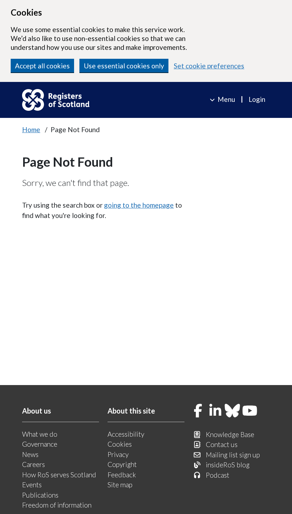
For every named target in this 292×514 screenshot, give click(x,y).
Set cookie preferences (209, 65)
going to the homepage (139, 205)
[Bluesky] (232, 411)
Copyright (122, 464)
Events (32, 485)
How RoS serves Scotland (59, 475)
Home (31, 129)
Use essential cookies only (124, 66)
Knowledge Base (230, 434)
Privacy (118, 454)
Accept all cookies (42, 66)
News (30, 454)
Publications (40, 495)
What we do (39, 434)
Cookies (120, 444)
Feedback (122, 475)
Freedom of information (57, 505)
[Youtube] (250, 411)
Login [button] (257, 99)
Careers (33, 464)
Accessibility (126, 434)
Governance (39, 444)
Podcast (217, 475)
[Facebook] (198, 411)
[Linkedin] (215, 411)
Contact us (222, 444)
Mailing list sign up (233, 455)
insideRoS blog (228, 465)
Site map (120, 485)
